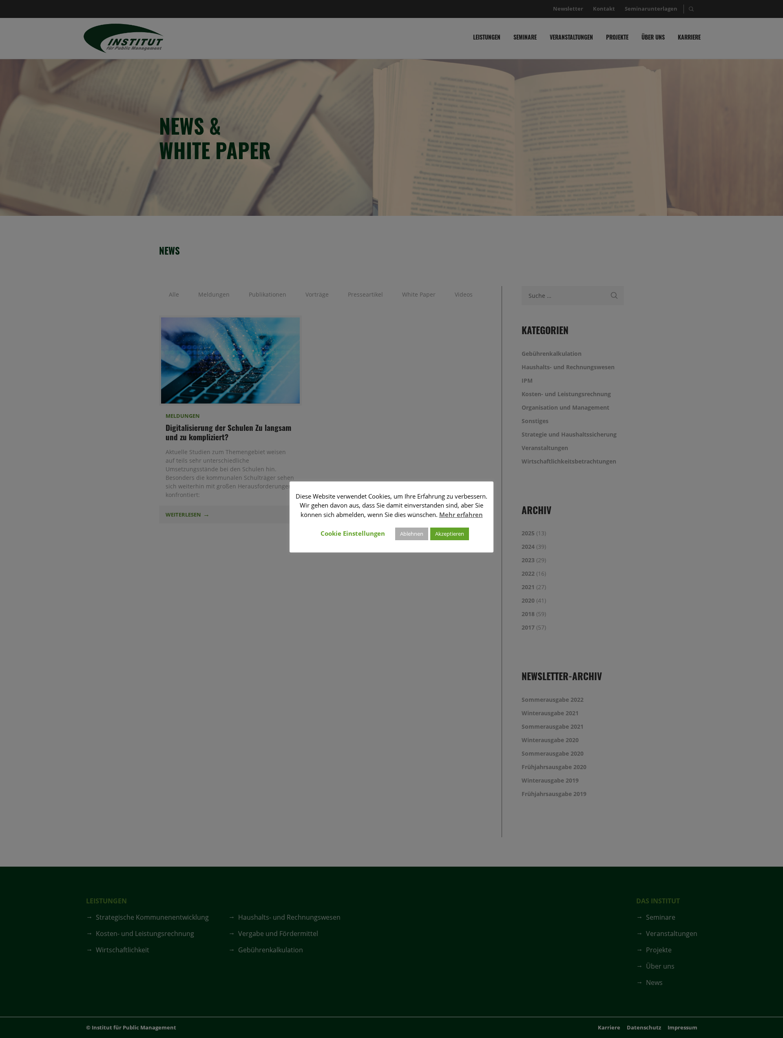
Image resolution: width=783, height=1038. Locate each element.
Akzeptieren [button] (449, 533)
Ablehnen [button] (411, 533)
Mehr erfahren (461, 514)
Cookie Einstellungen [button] (353, 533)
